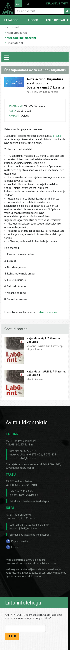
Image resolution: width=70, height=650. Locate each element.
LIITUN (12, 636)
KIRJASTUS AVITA (57, 3)
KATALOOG (11, 20)
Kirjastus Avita (19, 541)
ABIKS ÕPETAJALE (57, 20)
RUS (27, 3)
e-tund (57, 135)
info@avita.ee (27, 458)
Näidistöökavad (17, 33)
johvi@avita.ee (28, 528)
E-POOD (33, 20)
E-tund (15, 547)
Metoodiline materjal (21, 38)
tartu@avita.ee (28, 495)
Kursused (13, 27)
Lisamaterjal (15, 43)
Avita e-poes (49, 563)
